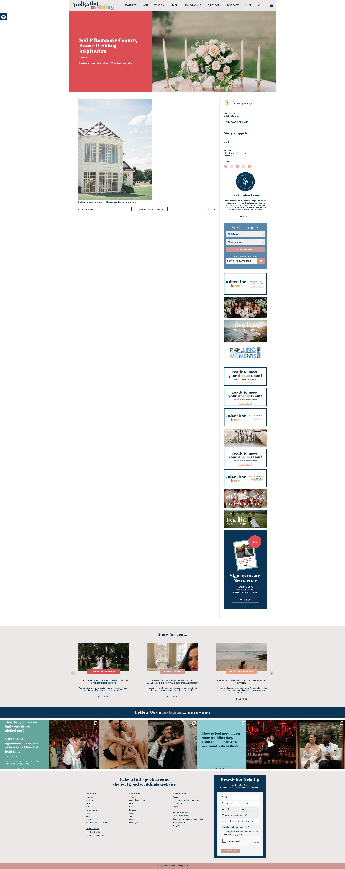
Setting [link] (132, 816)
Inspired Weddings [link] (137, 800)
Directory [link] (214, 5)
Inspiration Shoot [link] (100, 63)
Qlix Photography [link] (233, 116)
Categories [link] (133, 797)
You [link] (145, 5)
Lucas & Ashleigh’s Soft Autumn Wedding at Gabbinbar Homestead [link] (103, 681)
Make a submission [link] (180, 816)
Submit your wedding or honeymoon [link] (188, 819)
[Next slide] (272, 673)
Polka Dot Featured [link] (103, 671)
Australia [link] (228, 150)
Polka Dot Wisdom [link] (241, 671)
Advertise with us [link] (180, 822)
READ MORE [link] (245, 216)
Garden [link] (227, 142)
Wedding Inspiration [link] (122, 63)
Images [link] (132, 803)
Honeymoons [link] (192, 5)
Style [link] (131, 813)
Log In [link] (175, 807)
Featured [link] (131, 5)
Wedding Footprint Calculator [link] (98, 823)
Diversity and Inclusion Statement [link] (187, 800)
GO (261, 261)
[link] (3, 16)
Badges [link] (176, 826)
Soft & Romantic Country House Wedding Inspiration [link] (107, 202)
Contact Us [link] (177, 803)
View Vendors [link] (245, 249)
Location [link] (132, 810)
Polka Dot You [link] (172, 671)
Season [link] (132, 820)
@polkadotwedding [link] (198, 713)
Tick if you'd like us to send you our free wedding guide (240, 833)
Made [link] (174, 5)
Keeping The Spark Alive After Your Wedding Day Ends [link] (242, 681)
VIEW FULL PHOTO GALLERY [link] (237, 122)
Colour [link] (132, 807)
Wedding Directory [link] (94, 832)
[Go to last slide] (73, 673)
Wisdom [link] (159, 5)
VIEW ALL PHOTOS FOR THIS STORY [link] (149, 209)
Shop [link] (248, 5)
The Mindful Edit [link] (92, 820)
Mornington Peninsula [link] (235, 153)
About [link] (175, 797)
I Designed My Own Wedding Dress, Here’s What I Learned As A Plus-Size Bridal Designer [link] (172, 681)
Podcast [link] (233, 5)
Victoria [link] (228, 156)
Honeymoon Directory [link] (95, 835)
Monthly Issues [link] (135, 823)
